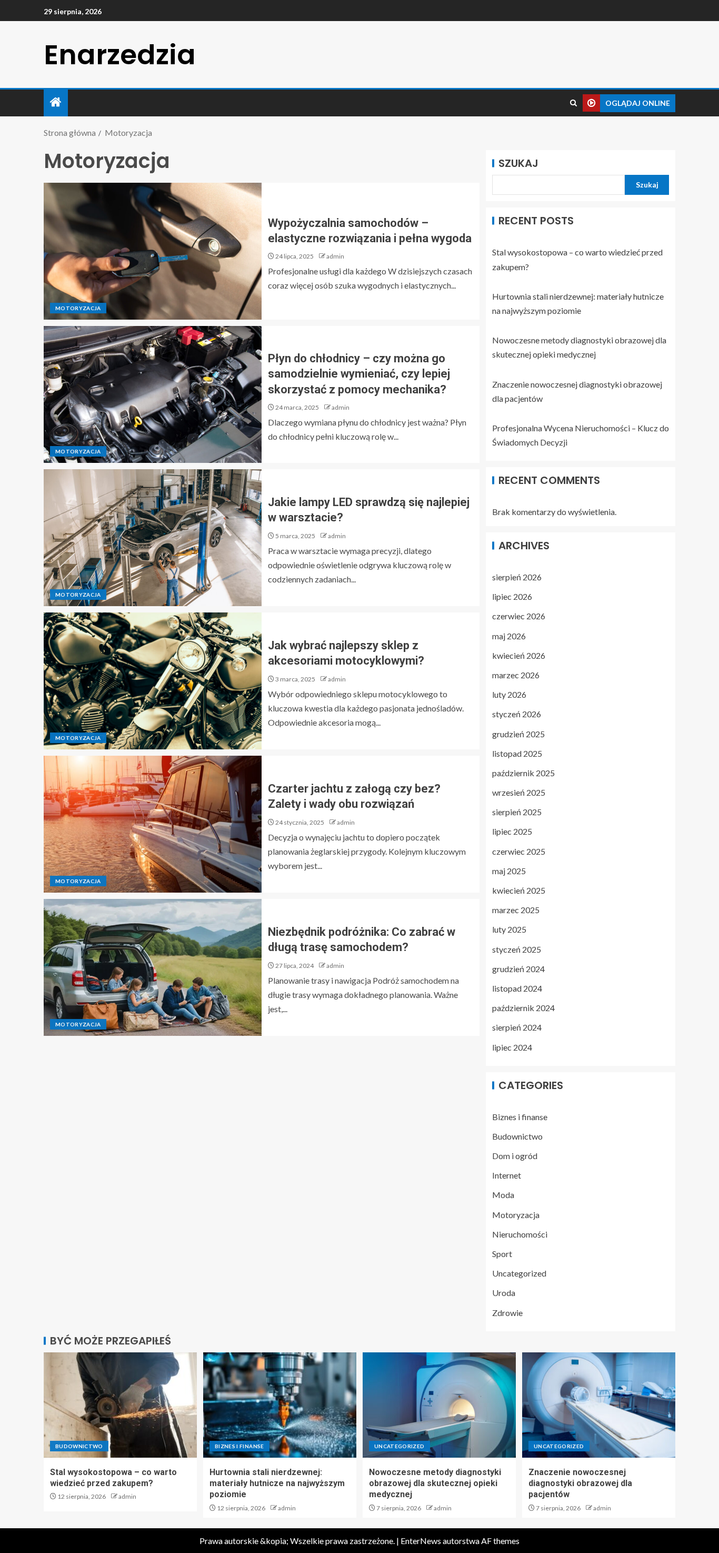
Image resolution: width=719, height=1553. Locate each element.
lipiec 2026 (512, 596)
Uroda (503, 1293)
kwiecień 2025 (518, 890)
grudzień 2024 (518, 969)
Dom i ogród (514, 1156)
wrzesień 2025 (518, 792)
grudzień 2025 (518, 734)
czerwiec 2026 (518, 616)
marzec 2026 (516, 675)
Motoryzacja (78, 308)
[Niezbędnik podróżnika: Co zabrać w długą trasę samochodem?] (153, 967)
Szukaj (518, 163)
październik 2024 (523, 1008)
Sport (502, 1254)
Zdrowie (507, 1313)
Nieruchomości (519, 1234)
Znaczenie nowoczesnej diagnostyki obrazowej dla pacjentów (580, 1483)
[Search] (573, 103)
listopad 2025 (517, 753)
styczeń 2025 (516, 949)
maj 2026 (509, 636)
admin (335, 256)
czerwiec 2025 (518, 851)
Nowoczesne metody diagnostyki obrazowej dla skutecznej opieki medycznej (435, 1483)
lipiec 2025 (512, 831)
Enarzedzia (120, 54)
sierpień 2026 (517, 577)
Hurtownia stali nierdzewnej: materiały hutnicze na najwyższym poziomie (277, 1483)
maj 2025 (509, 871)
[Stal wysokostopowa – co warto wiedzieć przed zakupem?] (120, 1405)
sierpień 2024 (517, 1027)
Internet (506, 1175)
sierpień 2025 (517, 812)
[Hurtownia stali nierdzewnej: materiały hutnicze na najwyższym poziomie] (279, 1405)
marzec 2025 (516, 910)
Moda (503, 1195)
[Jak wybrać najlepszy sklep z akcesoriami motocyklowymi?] (153, 680)
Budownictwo (517, 1136)
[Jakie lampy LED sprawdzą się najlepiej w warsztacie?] (153, 537)
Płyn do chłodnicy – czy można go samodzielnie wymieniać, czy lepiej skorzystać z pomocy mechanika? (359, 374)
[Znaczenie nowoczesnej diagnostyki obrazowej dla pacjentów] (598, 1405)
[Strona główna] (56, 102)
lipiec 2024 (512, 1047)
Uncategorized (519, 1273)
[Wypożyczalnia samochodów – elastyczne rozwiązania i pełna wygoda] (153, 251)
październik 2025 (523, 773)
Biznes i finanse (519, 1117)
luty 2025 (509, 929)
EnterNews (421, 1541)
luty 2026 (509, 694)
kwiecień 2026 (518, 655)
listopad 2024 (517, 988)
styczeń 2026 (516, 714)
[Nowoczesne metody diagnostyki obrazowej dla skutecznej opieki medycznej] (439, 1405)
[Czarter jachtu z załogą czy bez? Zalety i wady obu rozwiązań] (153, 824)
